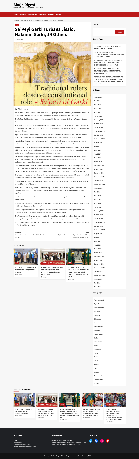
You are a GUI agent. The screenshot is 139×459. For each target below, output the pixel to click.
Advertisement (99, 300)
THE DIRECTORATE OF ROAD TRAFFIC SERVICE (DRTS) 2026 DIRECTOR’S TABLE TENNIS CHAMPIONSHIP (108, 71)
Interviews (42, 15)
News (17, 25)
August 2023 (98, 233)
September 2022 (99, 275)
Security (96, 364)
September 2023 (99, 230)
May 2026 (97, 108)
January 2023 (98, 260)
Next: (74, 234)
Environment (98, 326)
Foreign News (98, 334)
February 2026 (99, 120)
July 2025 (97, 146)
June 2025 (97, 150)
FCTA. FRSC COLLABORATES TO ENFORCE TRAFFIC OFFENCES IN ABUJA (25, 270)
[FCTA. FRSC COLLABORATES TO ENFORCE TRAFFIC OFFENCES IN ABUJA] (26, 257)
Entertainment (99, 323)
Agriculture (97, 304)
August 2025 (98, 142)
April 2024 (97, 203)
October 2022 (98, 271)
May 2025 (97, 154)
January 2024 (98, 215)
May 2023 (97, 245)
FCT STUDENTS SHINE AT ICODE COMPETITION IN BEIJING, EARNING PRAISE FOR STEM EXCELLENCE (52, 271)
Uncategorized (99, 379)
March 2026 (98, 116)
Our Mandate (32, 15)
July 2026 (97, 101)
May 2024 (97, 199)
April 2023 (97, 249)
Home (15, 15)
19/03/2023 (20, 39)
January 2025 (98, 169)
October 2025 (98, 135)
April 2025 (97, 158)
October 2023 (98, 226)
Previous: (31, 234)
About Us (23, 15)
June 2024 (97, 196)
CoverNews (82, 456)
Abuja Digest (24, 5)
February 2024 (99, 211)
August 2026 (98, 97)
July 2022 (97, 283)
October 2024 (98, 180)
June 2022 (97, 287)
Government (98, 342)
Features (97, 330)
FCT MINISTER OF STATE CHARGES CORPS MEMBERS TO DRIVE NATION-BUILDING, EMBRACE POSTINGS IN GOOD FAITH (78, 272)
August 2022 (98, 279)
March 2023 (98, 252)
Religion (96, 361)
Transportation (99, 376)
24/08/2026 (87, 418)
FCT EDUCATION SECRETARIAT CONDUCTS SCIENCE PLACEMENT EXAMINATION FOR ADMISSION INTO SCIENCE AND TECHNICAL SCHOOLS (109, 80)
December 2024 (99, 173)
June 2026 (97, 105)
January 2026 (98, 123)
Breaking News (99, 307)
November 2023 (99, 222)
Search (95, 24)
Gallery (58, 15)
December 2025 (99, 127)
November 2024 (99, 177)
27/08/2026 (19, 275)
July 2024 (97, 192)
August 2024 (98, 188)
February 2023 (99, 256)
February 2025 (99, 165)
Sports (96, 368)
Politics (96, 357)
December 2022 (99, 264)
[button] (124, 14)
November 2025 (99, 131)
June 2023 (97, 241)
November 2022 (99, 268)
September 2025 (99, 139)
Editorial (51, 15)
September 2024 (99, 184)
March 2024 (98, 207)
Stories (96, 372)
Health (96, 345)
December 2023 (99, 218)
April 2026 (97, 112)
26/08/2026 (45, 277)
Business (97, 311)
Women (96, 383)
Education (44, 262)
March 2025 (98, 161)
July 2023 (97, 237)
